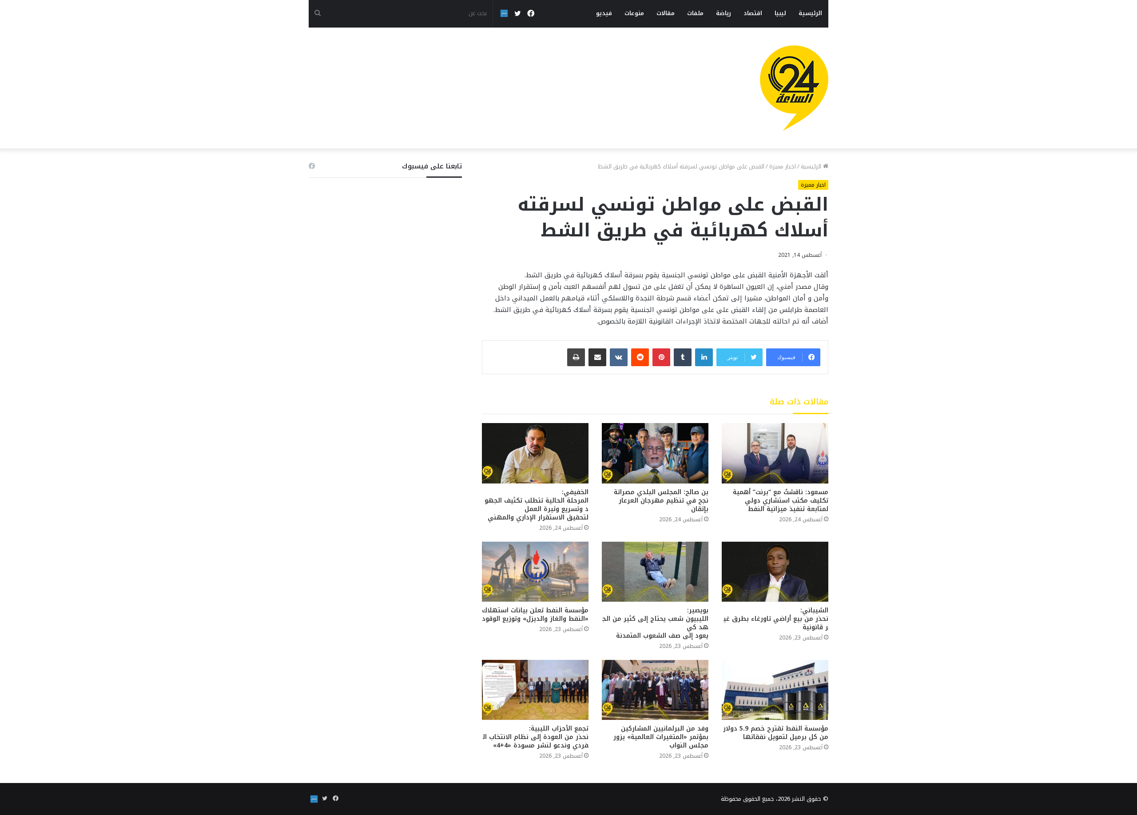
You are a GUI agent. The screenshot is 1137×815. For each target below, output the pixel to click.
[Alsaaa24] (794, 88)
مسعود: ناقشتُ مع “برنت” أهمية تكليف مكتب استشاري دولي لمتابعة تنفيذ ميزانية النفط (780, 500)
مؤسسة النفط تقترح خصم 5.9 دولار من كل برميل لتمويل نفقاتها (775, 733)
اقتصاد (752, 13)
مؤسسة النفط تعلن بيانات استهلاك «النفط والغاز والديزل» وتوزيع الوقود (535, 614)
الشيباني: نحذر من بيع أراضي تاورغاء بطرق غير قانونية (776, 618)
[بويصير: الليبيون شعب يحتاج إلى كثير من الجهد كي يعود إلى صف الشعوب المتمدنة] (655, 572)
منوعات (634, 13)
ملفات (695, 13)
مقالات (665, 13)
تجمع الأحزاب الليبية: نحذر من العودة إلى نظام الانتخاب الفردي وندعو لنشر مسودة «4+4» (535, 737)
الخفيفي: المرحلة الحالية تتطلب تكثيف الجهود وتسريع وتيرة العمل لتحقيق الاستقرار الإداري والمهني (536, 504)
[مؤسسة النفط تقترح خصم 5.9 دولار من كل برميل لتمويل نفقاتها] (775, 690)
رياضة (723, 13)
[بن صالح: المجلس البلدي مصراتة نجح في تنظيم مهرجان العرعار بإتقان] (655, 453)
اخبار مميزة (782, 166)
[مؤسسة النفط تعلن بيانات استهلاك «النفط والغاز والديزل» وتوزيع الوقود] (535, 572)
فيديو (604, 13)
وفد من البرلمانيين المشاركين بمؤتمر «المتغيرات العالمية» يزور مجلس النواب (660, 737)
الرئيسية (810, 13)
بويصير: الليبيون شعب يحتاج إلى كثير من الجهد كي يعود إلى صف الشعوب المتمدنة (655, 623)
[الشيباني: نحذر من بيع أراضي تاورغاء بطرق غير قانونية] (775, 572)
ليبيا (780, 13)
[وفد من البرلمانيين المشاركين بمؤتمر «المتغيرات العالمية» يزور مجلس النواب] (655, 690)
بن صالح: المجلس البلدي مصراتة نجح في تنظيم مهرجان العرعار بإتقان (661, 500)
